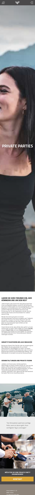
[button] (33, 400)
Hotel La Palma (17, 2)
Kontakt (17, 479)
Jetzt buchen (24, 491)
